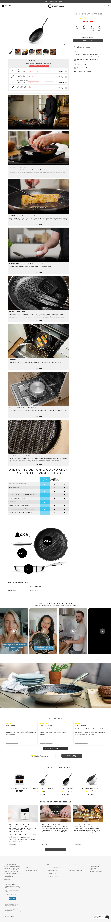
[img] (9, 723)
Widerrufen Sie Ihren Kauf (75, 870)
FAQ (70, 868)
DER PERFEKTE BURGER (84, 824)
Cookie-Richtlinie (51, 873)
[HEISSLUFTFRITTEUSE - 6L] (19, 779)
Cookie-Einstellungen (52, 876)
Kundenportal (72, 865)
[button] (108, 6)
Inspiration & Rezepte (31, 870)
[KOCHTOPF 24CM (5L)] (91, 779)
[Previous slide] (2, 735)
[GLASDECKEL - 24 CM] (12, 81)
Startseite (10, 11)
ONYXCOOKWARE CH (10, 916)
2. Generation (28, 865)
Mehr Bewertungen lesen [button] (55, 748)
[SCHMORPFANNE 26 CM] (67, 779)
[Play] (14, 631)
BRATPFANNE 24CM (23, 11)
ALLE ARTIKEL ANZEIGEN (55, 849)
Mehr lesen (39, 176)
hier (43, 586)
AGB (48, 865)
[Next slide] (108, 735)
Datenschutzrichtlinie (52, 870)
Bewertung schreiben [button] (71, 756)
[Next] (57, 656)
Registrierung (12, 898)
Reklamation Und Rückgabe (54, 868)
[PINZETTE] (12, 70)
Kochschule (28, 868)
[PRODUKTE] (3, 6)
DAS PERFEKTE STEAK (51, 824)
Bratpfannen (15, 11)
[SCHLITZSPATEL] (12, 75)
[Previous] (53, 656)
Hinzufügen (61, 71)
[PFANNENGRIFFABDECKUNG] (12, 86)
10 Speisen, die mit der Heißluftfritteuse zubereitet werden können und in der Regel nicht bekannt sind (22, 828)
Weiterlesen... (7, 879)
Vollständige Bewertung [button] (12, 743)
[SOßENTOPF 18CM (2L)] (43, 779)
